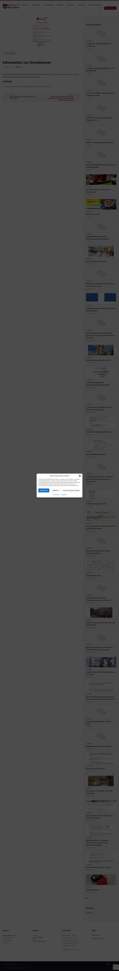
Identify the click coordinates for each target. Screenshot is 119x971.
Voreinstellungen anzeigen (71, 490)
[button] (80, 476)
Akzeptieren (44, 490)
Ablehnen (56, 490)
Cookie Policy (56, 494)
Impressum (63, 494)
